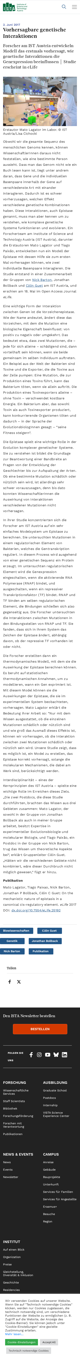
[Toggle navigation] (74, 7)
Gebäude (49, 1169)
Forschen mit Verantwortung (13, 1125)
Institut (11, 1241)
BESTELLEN (40, 1029)
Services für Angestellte (60, 1199)
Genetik (12, 941)
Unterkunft (51, 1184)
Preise (7, 1264)
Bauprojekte (51, 1177)
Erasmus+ (50, 1206)
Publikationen (13, 1134)
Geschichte (11, 1282)
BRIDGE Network (14, 1312)
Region (47, 1221)
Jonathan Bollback (45, 941)
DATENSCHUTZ (53, 1346)
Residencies (11, 1290)
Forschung (14, 1082)
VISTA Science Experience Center (56, 1114)
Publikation (41, 951)
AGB (46, 1354)
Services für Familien (58, 1191)
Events (8, 1169)
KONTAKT (9, 1339)
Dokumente (11, 1319)
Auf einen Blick (13, 1249)
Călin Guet (34, 286)
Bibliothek (10, 1108)
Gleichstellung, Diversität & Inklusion (18, 1273)
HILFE (7, 1354)
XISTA (7, 1304)
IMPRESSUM (51, 1339)
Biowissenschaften (16, 930)
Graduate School (55, 1090)
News (7, 1162)
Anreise (48, 1162)
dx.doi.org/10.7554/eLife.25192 (36, 910)
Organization (12, 1257)
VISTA (7, 1297)
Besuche (49, 1214)
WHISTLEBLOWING (16, 1346)
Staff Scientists (14, 1101)
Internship (50, 1105)
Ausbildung (55, 1082)
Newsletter (10, 1177)
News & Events (18, 1154)
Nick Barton (42, 280)
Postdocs (49, 1097)
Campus (51, 1154)
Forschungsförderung (18, 1116)
